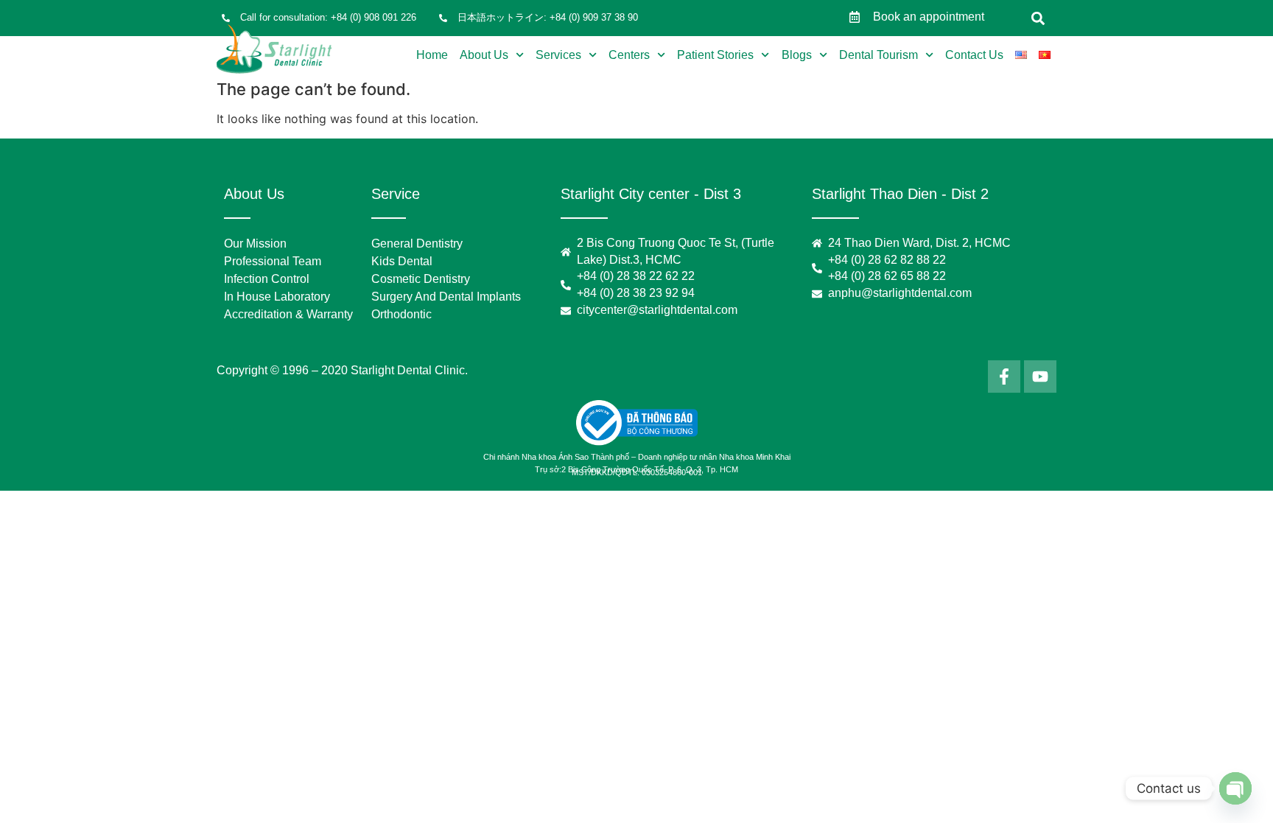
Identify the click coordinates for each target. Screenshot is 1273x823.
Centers (629, 55)
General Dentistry (417, 243)
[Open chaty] (1235, 788)
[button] (1038, 18)
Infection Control (266, 279)
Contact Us (974, 55)
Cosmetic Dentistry (420, 279)
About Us (484, 55)
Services (558, 55)
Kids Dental (401, 261)
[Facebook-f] (1004, 376)
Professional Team (272, 261)
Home (432, 55)
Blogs (797, 55)
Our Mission (255, 243)
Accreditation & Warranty (288, 314)
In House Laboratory (277, 296)
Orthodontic (401, 314)
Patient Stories (715, 55)
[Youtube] (1040, 376)
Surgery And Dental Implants (446, 296)
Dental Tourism (878, 55)
